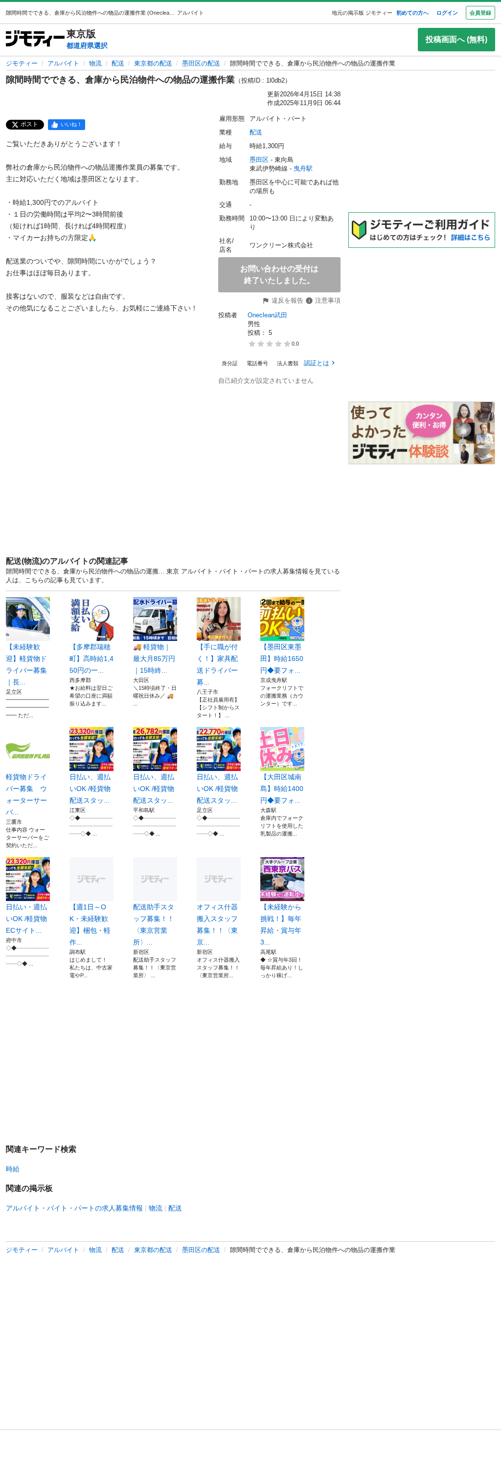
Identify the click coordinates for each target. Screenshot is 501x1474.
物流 (95, 63)
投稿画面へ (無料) (456, 39)
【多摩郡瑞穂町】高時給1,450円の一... (91, 658)
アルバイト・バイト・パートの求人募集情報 (74, 1208)
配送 (118, 63)
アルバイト (63, 63)
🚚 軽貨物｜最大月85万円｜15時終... (154, 658)
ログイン (447, 13)
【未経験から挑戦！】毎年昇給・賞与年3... (280, 924)
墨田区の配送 (201, 63)
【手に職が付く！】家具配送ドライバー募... (217, 664)
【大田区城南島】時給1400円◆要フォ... (281, 788)
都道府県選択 (87, 45)
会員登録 (480, 13)
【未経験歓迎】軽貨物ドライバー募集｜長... (26, 664)
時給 (13, 1169)
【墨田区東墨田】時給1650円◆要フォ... (281, 658)
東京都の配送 (153, 63)
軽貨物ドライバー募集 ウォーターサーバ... (26, 794)
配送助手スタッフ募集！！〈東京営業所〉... (153, 924)
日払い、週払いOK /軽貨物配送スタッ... (90, 788)
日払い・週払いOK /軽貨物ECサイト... (26, 918)
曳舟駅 (303, 168)
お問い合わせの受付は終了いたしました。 (279, 274)
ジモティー (22, 63)
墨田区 (259, 159)
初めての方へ (412, 13)
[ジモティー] (35, 39)
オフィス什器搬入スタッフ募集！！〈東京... (217, 924)
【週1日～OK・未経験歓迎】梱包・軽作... (90, 924)
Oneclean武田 (267, 315)
